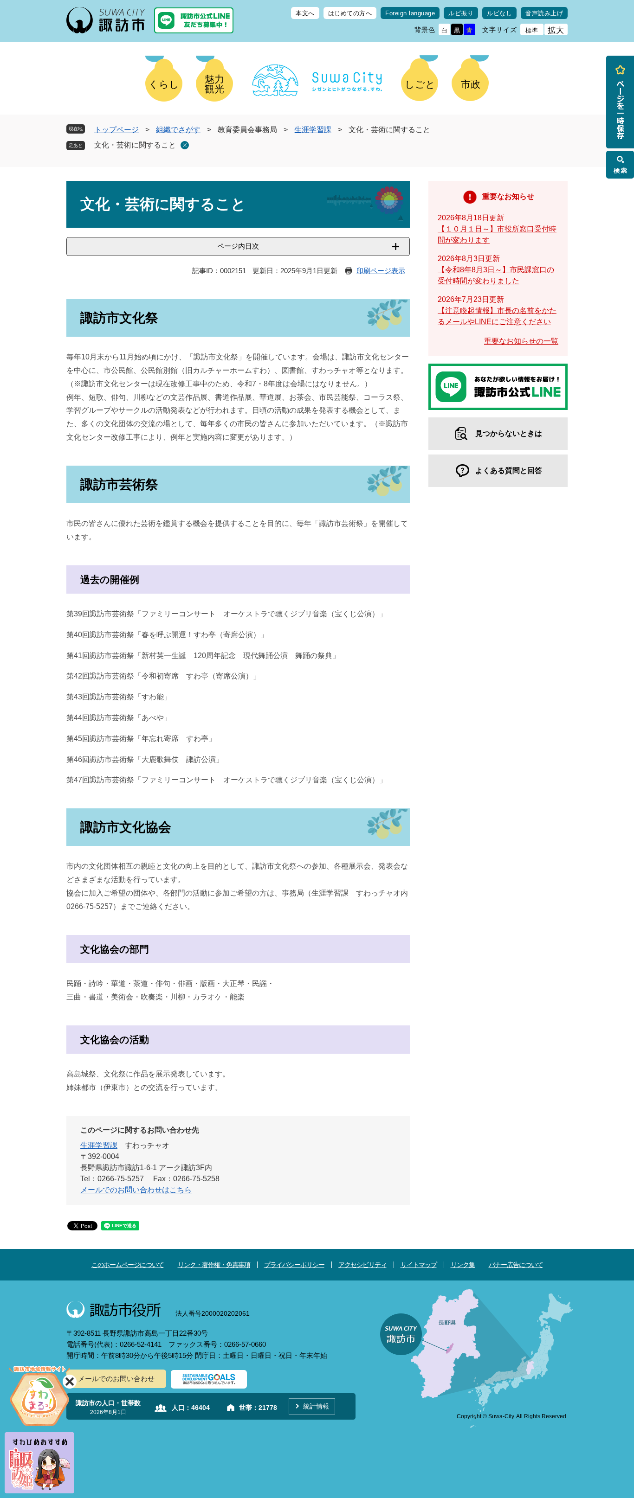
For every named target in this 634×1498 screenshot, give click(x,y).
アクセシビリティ (362, 1264)
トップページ (116, 130)
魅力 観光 (214, 84)
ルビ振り (460, 13)
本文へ (305, 13)
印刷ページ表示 (380, 271)
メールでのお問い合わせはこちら (136, 1190)
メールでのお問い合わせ (116, 1379)
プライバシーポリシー (294, 1264)
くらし (164, 84)
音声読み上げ (544, 13)
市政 (470, 84)
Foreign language (410, 13)
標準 (531, 30)
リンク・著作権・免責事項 (214, 1264)
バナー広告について (516, 1264)
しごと (420, 84)
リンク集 (463, 1264)
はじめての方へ (350, 13)
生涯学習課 (312, 130)
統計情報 (316, 1406)
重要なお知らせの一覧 (521, 341)
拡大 (556, 30)
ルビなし (499, 13)
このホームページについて (127, 1264)
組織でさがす (178, 130)
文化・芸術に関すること (135, 145)
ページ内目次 (238, 246)
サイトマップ (419, 1264)
